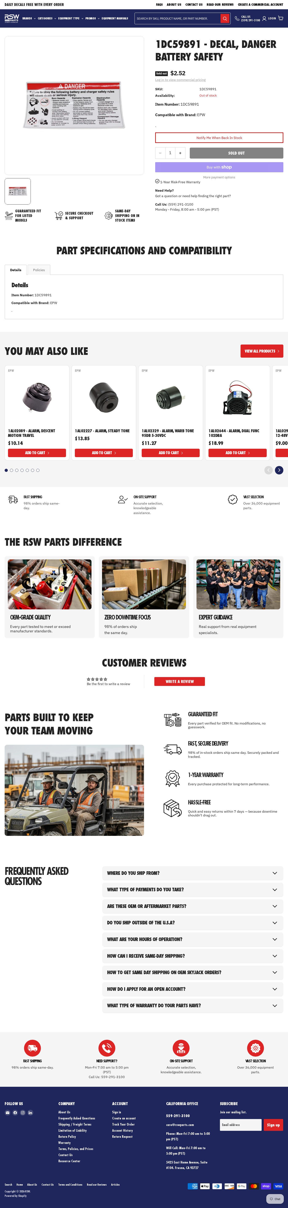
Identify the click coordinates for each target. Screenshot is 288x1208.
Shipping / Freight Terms (74, 1124)
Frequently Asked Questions (76, 1118)
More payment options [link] (219, 177)
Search (8, 1184)
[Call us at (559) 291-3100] (237, 18)
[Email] (8, 1113)
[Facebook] (15, 1113)
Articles (115, 1184)
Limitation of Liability (72, 1131)
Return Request (122, 1137)
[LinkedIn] (30, 1113)
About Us (174, 5)
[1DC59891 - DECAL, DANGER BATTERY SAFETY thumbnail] (18, 191)
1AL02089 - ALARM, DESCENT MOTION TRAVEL (31, 433)
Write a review (180, 681)
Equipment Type (68, 18)
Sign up (273, 1125)
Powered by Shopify (16, 1195)
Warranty (64, 1143)
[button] (6, 470)
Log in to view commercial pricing (180, 80)
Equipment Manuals (115, 18)
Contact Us (193, 5)
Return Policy (67, 1137)
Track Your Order (123, 1124)
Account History (122, 1131)
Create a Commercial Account (260, 5)
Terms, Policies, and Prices (75, 1149)
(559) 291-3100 (250, 20)
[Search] (225, 18)
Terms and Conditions (70, 1184)
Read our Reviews (220, 5)
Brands (27, 18)
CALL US (245, 17)
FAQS (159, 5)
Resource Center (69, 1161)
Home (19, 1184)
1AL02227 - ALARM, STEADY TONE (102, 430)
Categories (45, 18)
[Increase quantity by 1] (180, 153)
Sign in (116, 1112)
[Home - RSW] (12, 18)
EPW (11, 370)
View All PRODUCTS (260, 351)
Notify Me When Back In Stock (219, 138)
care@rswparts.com (180, 1125)
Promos (90, 18)
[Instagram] (23, 1113)
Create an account (124, 1118)
